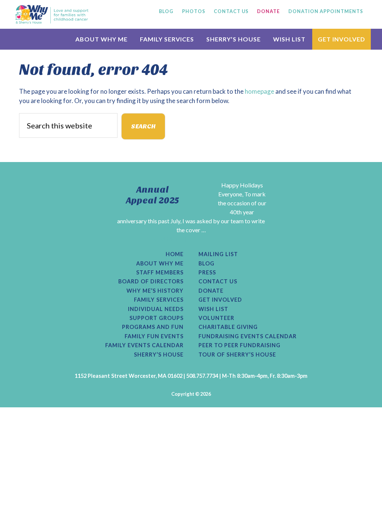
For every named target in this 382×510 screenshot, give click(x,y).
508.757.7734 (202, 376)
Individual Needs (156, 309)
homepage (259, 91)
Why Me (51, 14)
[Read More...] (168, 238)
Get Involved (220, 299)
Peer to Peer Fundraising (239, 345)
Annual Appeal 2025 (152, 195)
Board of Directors (151, 281)
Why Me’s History (155, 290)
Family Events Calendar (144, 345)
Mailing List (218, 254)
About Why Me (160, 263)
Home (175, 254)
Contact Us (217, 281)
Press (207, 272)
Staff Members (160, 272)
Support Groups (156, 318)
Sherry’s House (159, 354)
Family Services (159, 299)
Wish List (213, 309)
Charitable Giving (228, 327)
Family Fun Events (154, 336)
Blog (206, 263)
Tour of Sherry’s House (237, 354)
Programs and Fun (153, 327)
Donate (210, 290)
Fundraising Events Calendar (247, 336)
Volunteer (216, 318)
